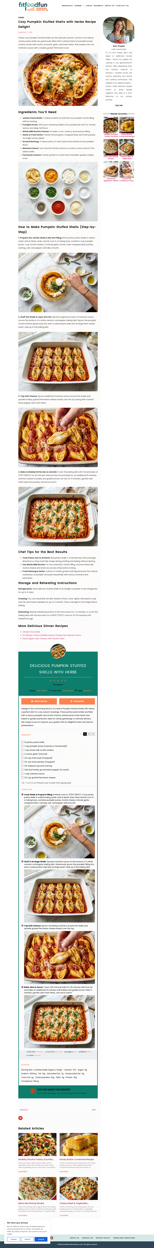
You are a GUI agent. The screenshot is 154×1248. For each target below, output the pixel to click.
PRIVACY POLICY (103, 1238)
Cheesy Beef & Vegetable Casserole (126, 158)
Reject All (27, 1239)
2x (89, 734)
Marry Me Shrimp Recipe (31, 1203)
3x (93, 734)
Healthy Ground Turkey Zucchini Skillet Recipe (111, 136)
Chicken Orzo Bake (31, 632)
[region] (27, 1231)
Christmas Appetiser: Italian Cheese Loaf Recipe (111, 181)
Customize (14, 1239)
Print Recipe (40, 701)
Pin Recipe (78, 701)
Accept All (41, 1239)
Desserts (98, 6)
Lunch (89, 6)
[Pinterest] (51, 1237)
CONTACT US (122, 6)
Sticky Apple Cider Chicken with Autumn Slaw (44, 638)
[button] (20, 1118)
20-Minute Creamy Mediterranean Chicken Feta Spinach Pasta (52, 635)
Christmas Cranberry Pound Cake (126, 180)
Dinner (78, 6)
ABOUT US (110, 6)
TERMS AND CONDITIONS (124, 1238)
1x (85, 734)
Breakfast (67, 6)
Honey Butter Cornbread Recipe (77, 1159)
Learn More (22, 1171)
